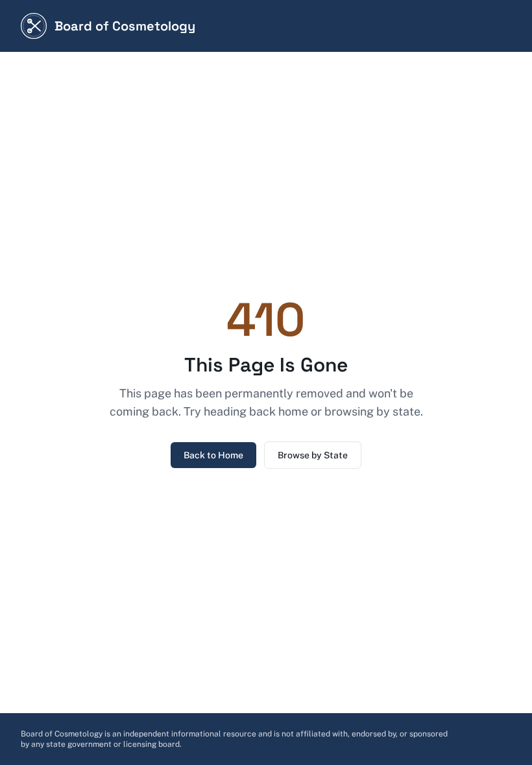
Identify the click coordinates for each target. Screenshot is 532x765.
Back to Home (213, 455)
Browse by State (313, 455)
